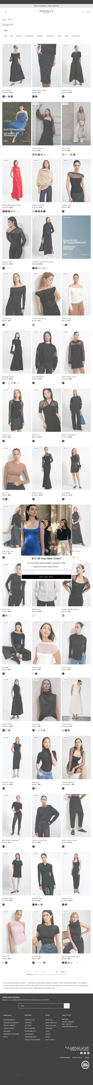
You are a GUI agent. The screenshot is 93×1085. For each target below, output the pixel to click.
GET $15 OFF (47, 577)
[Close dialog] (70, 506)
